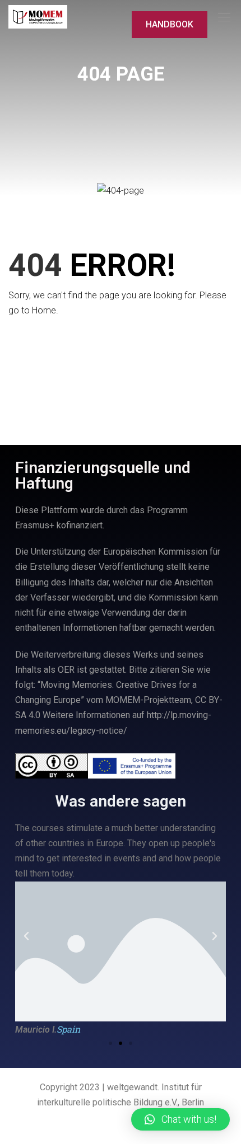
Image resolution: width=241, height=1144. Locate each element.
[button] (110, 1043)
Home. (45, 310)
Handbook (169, 24)
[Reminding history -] (37, 17)
